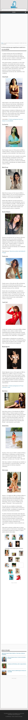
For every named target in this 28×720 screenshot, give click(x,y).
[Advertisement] (14, 28)
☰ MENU (14, 12)
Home (2, 43)
